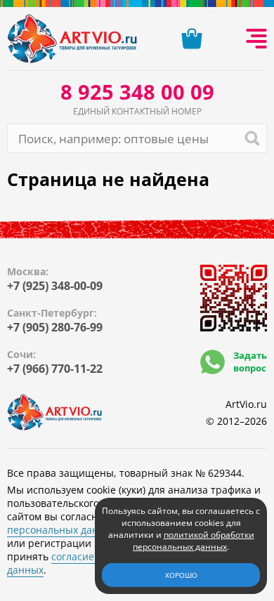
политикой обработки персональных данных (193, 541)
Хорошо (181, 575)
